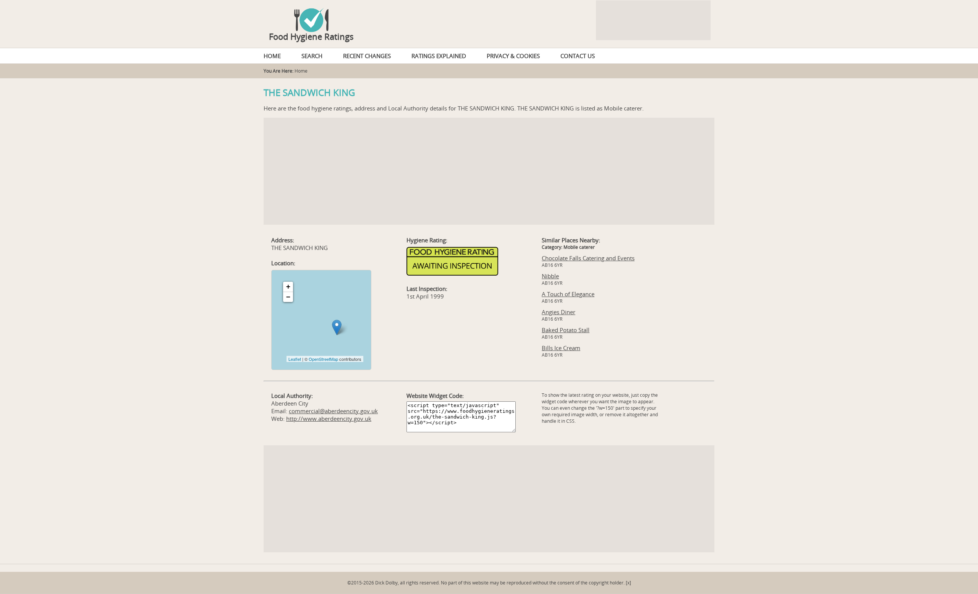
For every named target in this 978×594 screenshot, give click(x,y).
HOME (272, 56)
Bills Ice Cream (561, 348)
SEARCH (311, 56)
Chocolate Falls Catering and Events (588, 258)
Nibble (550, 276)
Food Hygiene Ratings (311, 36)
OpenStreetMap (323, 359)
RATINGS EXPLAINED (438, 56)
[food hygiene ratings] (489, 16)
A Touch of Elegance (568, 294)
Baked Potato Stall (565, 330)
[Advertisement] (489, 171)
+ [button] (288, 286)
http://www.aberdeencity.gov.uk (328, 418)
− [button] (288, 297)
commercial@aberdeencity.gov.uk (333, 411)
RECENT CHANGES (367, 56)
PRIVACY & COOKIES (513, 56)
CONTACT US (577, 56)
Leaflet (294, 359)
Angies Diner (558, 312)
